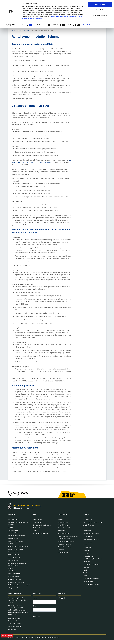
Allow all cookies (100, 4)
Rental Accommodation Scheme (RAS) (42, 30)
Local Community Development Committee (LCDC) (17, 564)
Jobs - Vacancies (13, 560)
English (14, 30)
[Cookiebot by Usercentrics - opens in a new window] (11, 25)
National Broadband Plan (91, 564)
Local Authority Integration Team (93, 559)
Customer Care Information (16, 536)
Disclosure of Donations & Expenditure (16, 542)
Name (35, 598)
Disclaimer (25, 637)
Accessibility (8, 635)
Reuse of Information (14, 576)
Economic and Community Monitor (19, 546)
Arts (84, 528)
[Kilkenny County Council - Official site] (9, 506)
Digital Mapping (88, 536)
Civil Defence (87, 531)
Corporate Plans (13, 533)
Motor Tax (86, 562)
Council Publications (64, 547)
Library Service (88, 556)
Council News (37, 522)
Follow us (61, 593)
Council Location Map (14, 627)
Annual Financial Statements (67, 541)
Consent (37, 616)
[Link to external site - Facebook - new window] (59, 598)
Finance (85, 545)
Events (35, 531)
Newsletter (61, 531)
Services (20, 30)
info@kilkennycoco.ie (18, 610)
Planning (86, 567)
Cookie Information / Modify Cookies (48, 637)
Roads (85, 570)
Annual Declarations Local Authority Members (19, 523)
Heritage (86, 553)
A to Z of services (88, 525)
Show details (87, 25)
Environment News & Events (42, 525)
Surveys (60, 519)
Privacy (17, 637)
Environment (87, 542)
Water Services (88, 581)
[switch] (48, 25)
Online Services (12, 571)
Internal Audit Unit (13, 555)
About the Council (13, 519)
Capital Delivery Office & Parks (92, 522)
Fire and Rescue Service (40, 533)
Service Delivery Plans (14, 579)
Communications (13, 530)
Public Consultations (14, 574)
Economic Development (90, 539)
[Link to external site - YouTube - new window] (62, 598)
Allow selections (100, 10)
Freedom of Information (15, 549)
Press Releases (37, 519)
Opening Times (12, 629)
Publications (62, 514)
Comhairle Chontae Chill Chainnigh (27, 505)
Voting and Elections (14, 588)
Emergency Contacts (14, 618)
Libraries (61, 550)
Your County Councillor (15, 624)
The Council (11, 514)
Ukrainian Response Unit (91, 578)
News (34, 514)
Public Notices (37, 528)
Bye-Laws (10, 527)
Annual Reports (63, 525)
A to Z (32, 637)
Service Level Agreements (16, 582)
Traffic (85, 576)
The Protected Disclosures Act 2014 (19, 585)
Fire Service (87, 547)
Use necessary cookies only (100, 15)
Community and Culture (91, 533)
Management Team (14, 621)
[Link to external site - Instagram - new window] (65, 598)
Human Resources (13, 552)
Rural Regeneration (64, 533)
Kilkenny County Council (23, 508)
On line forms (87, 519)
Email (34, 606)
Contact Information (14, 593)
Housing (26, 30)
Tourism (86, 573)
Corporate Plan (63, 522)
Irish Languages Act (14, 557)
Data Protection (13, 538)
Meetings (10, 568)
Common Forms (63, 552)
